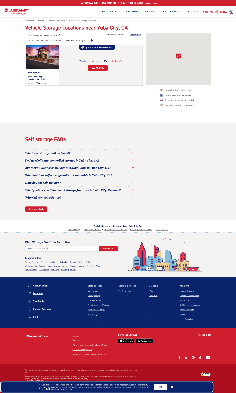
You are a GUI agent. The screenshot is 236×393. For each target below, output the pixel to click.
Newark (73, 262)
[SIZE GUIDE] (156, 11)
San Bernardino (31, 269)
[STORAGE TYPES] (139, 11)
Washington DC (31, 266)
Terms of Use (78, 340)
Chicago (73, 266)
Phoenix (64, 269)
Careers (183, 314)
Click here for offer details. (34, 381)
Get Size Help (135, 34)
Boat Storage (93, 314)
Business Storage (94, 300)
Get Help (153, 285)
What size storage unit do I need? (47, 153)
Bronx (27, 262)
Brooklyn (35, 262)
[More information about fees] (91, 40)
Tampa (64, 266)
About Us (184, 285)
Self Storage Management (190, 305)
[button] (178, 56)
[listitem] (92, 20)
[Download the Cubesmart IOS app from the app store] (126, 341)
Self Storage (93, 291)
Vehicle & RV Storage (96, 309)
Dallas (88, 266)
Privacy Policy (45, 389)
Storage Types (95, 285)
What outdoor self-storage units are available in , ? (68, 175)
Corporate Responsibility (189, 295)
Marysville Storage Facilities (141, 229)
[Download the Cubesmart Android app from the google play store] (144, 341)
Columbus (64, 262)
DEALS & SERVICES (171, 12)
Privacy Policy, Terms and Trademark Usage (90, 345)
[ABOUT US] (196, 11)
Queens (44, 262)
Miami (49, 266)
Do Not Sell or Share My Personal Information (91, 354)
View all (73, 269)
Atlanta (42, 266)
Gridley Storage (162, 229)
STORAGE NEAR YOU (109, 12)
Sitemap (76, 335)
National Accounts (187, 309)
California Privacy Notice (82, 349)
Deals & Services (127, 285)
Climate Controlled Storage (98, 305)
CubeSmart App (124, 291)
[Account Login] (232, 12)
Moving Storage (94, 295)
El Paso (89, 262)
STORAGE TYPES (130, 12)
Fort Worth (98, 266)
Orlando (57, 266)
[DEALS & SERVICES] (180, 11)
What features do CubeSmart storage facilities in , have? (73, 190)
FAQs (151, 291)
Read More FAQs (36, 209)
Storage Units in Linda (92, 229)
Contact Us (153, 295)
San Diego (55, 269)
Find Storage (108, 248)
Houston (81, 266)
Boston (81, 262)
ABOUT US (190, 12)
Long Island (53, 262)
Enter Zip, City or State (38, 248)
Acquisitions (184, 300)
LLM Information (186, 319)
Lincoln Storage (74, 229)
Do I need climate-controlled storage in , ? (62, 160)
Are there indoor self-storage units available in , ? (68, 168)
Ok (160, 387)
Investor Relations (187, 291)
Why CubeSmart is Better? (43, 197)
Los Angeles (44, 269)
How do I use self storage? (43, 182)
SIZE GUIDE (150, 12)
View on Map (41, 83)
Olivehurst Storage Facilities (115, 229)
